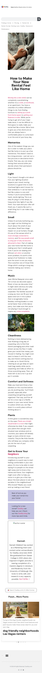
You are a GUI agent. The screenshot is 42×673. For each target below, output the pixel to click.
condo (21, 103)
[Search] (39, 19)
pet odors (18, 253)
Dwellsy (22, 26)
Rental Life (25, 23)
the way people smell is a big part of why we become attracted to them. (21, 240)
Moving (16, 23)
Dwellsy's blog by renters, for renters (21, 7)
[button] (2, 619)
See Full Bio (23, 579)
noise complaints (23, 311)
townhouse (30, 103)
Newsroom (29, 26)
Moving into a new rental (17, 98)
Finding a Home (6, 23)
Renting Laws (15, 26)
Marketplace (5, 29)
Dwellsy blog (22, 513)
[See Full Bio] (29, 579)
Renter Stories (5, 26)
